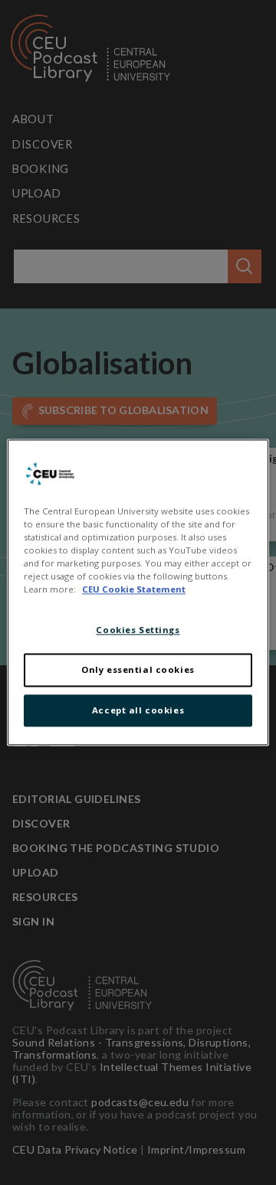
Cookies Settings (137, 630)
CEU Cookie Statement (134, 590)
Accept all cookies (138, 711)
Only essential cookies (138, 670)
